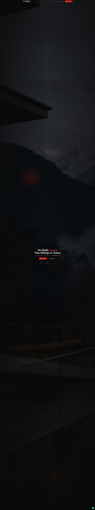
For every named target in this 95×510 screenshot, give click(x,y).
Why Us (57, 1)
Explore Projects (43, 258)
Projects (51, 1)
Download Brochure (68, 1)
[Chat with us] (93, 508)
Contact (63, 1)
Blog (60, 1)
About (54, 1)
